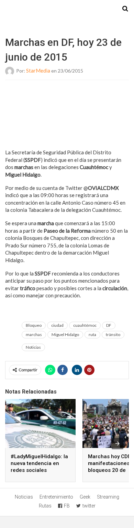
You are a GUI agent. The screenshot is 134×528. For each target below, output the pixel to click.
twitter (89, 505)
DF (108, 325)
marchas (34, 334)
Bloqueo (34, 325)
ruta (92, 334)
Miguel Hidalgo (65, 334)
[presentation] (117, 443)
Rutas (45, 505)
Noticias (33, 347)
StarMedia (38, 70)
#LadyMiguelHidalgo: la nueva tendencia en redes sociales (39, 463)
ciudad (57, 325)
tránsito (113, 334)
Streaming (108, 497)
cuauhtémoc (85, 325)
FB (67, 505)
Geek (85, 497)
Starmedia (67, 9)
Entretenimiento (56, 497)
